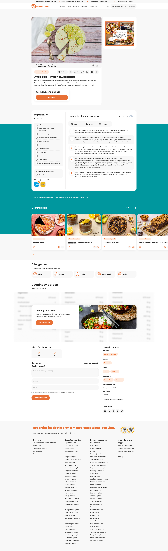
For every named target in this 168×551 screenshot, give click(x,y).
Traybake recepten (97, 459)
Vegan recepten (70, 473)
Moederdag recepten (72, 535)
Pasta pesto (94, 513)
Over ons (93, 6)
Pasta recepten (95, 507)
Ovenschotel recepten (98, 465)
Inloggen (121, 443)
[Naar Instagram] (66, 433)
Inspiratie (84, 6)
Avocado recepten (71, 532)
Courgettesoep (70, 462)
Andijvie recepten (71, 538)
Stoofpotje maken (96, 454)
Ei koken (93, 451)
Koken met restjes (73, 6)
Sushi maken (69, 493)
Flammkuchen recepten (98, 487)
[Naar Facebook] (75, 433)
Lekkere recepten (71, 476)
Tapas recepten (70, 443)
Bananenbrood (70, 454)
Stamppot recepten (97, 529)
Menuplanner (119, 6)
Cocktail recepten (96, 521)
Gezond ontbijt (95, 476)
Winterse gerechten (72, 524)
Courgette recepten (72, 510)
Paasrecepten (70, 529)
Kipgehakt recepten (72, 540)
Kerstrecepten (70, 527)
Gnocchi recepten (71, 487)
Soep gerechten (96, 501)
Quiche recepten (96, 499)
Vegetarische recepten (98, 468)
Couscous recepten (71, 513)
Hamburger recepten (72, 499)
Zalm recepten (95, 448)
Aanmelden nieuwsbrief (126, 448)
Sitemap (120, 457)
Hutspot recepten (96, 535)
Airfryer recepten (71, 465)
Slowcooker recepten (72, 468)
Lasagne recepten (96, 504)
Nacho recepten (96, 493)
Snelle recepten (95, 473)
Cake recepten (70, 515)
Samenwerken (38, 451)
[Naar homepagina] (40, 6)
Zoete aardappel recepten (99, 462)
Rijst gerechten (70, 496)
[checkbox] (131, 116)
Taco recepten (95, 496)
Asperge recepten (96, 540)
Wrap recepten (95, 485)
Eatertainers (37, 454)
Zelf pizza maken (70, 482)
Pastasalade (94, 515)
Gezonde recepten (71, 451)
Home (33, 13)
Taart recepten (70, 521)
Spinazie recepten (96, 527)
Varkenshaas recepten (98, 532)
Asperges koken (70, 543)
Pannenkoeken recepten (73, 459)
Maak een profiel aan (125, 446)
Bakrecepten (69, 448)
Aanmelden (131, 6)
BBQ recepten (95, 443)
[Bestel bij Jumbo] (43, 184)
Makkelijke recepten (97, 471)
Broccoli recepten (71, 507)
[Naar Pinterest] (70, 433)
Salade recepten (96, 446)
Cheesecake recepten (72, 518)
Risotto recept (70, 485)
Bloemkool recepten (72, 501)
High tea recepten (96, 524)
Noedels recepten (71, 490)
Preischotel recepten (97, 538)
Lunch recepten (70, 479)
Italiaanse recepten (71, 446)
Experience (37, 446)
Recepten (62, 6)
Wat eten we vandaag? (98, 457)
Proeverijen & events (40, 448)
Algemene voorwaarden (126, 451)
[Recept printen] (92, 72)
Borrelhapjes (94, 518)
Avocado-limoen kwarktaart (55, 13)
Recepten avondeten (97, 482)
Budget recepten (70, 457)
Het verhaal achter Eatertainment (45, 443)
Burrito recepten (96, 490)
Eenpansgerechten (71, 471)
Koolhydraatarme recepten (99, 479)
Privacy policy (122, 454)
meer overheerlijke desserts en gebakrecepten (71, 197)
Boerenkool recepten (72, 504)
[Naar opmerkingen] (87, 72)
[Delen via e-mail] (96, 72)
